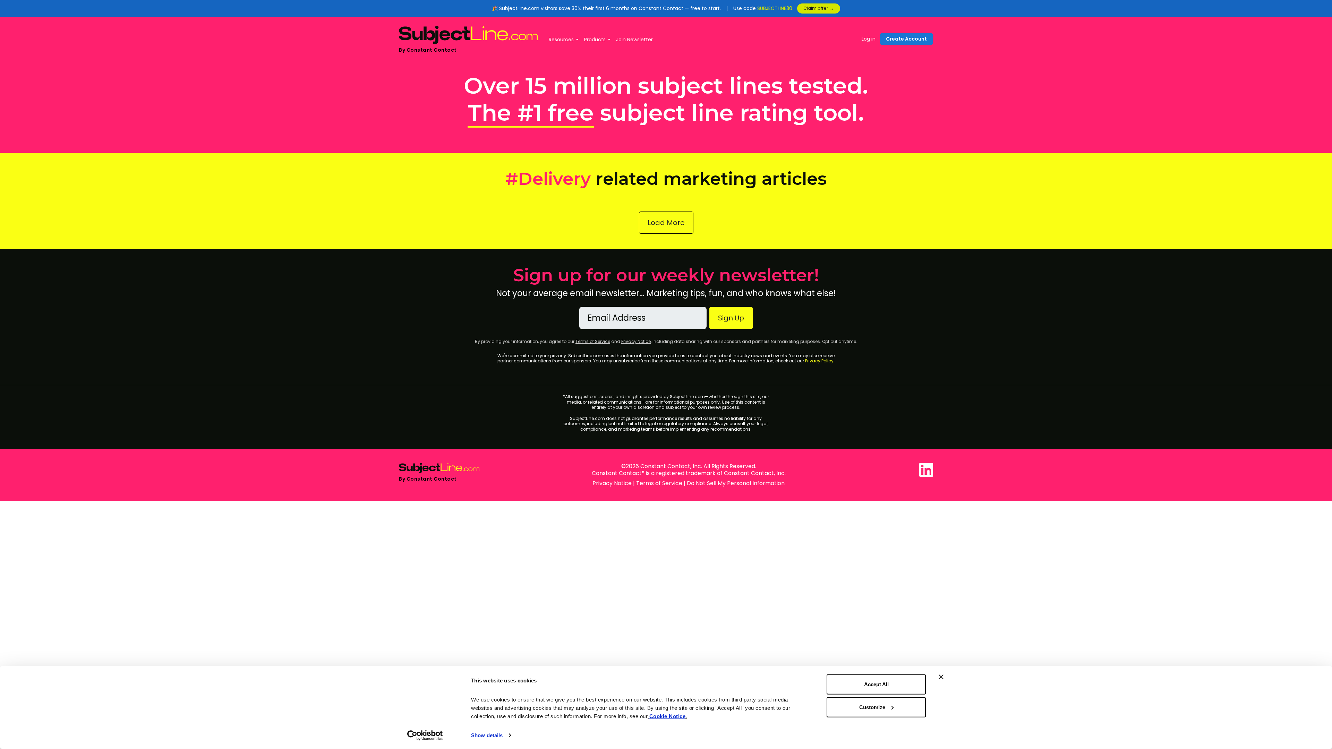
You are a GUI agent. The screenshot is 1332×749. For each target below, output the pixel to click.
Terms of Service (592, 341)
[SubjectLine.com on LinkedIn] (926, 470)
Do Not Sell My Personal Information (736, 483)
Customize (872, 707)
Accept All (876, 684)
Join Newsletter (634, 39)
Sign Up (731, 318)
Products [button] (595, 39)
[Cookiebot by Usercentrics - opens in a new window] (425, 735)
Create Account (906, 38)
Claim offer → (818, 8)
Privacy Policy (819, 361)
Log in (869, 38)
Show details (487, 735)
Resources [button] (561, 39)
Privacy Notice (636, 341)
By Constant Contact (428, 50)
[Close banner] (941, 676)
